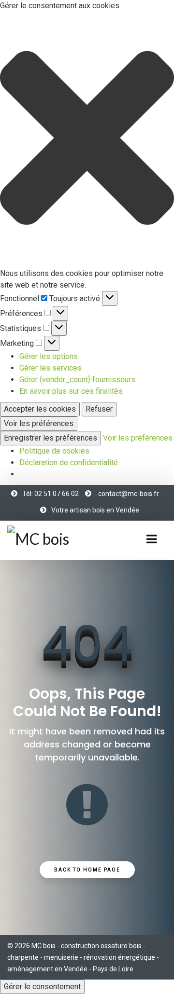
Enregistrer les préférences (50, 437)
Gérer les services (50, 368)
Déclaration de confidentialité (68, 462)
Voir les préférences (38, 423)
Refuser (99, 409)
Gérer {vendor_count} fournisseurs (77, 379)
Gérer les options (48, 356)
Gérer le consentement (42, 986)
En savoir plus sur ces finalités (71, 391)
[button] (87, 140)
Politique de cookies (54, 451)
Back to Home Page (87, 869)
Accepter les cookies (40, 409)
